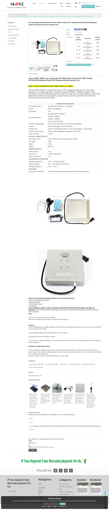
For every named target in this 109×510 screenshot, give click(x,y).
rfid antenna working (74, 364)
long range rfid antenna (88, 364)
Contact (68, 6)
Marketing (65, 506)
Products (42, 3)
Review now (39, 375)
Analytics (52, 506)
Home (34, 3)
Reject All (46, 503)
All (13, 14)
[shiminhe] (106, 492)
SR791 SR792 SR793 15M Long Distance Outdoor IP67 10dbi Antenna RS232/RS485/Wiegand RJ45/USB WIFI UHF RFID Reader (45, 399)
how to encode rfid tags (36, 367)
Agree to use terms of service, (41, 447)
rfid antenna (63, 364)
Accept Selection (54, 503)
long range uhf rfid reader (36, 364)
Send (32, 450)
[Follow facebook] (60, 470)
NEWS (61, 3)
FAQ (62, 6)
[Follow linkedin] (66, 470)
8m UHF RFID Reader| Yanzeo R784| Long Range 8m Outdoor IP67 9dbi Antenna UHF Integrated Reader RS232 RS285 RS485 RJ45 (68, 399)
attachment (33, 442)
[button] (92, 65)
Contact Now (86, 65)
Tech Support (52, 3)
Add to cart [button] (70, 65)
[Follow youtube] (55, 470)
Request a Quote (88, 6)
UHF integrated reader (51, 364)
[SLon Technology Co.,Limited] (17, 4)
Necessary (45, 506)
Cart (78, 3)
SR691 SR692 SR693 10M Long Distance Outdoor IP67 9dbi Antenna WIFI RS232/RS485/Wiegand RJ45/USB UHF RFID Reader (57, 399)
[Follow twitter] (71, 470)
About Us (68, 3)
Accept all (62, 503)
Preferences (58, 506)
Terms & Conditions (50, 447)
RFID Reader (23, 14)
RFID (17, 14)
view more (13, 491)
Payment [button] (78, 65)
